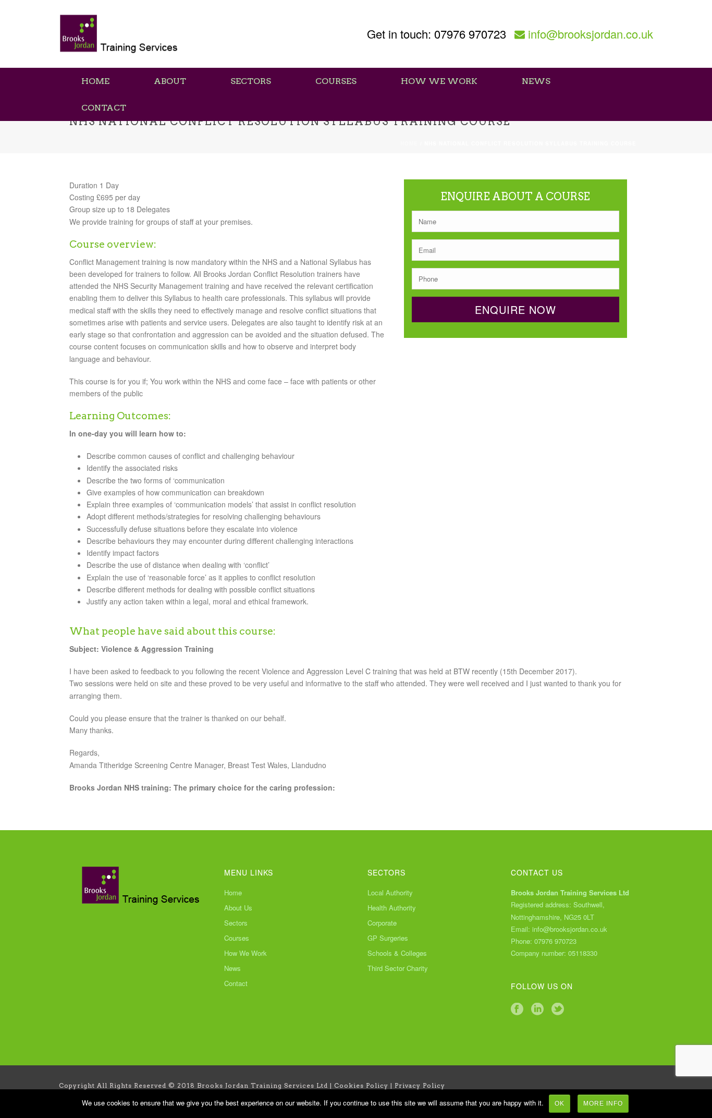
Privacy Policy (420, 1085)
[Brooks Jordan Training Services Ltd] (119, 34)
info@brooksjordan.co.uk (590, 34)
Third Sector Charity (397, 968)
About (170, 81)
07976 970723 (470, 34)
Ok (559, 1103)
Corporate (382, 923)
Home (95, 81)
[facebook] (517, 1009)
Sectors (250, 81)
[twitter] (557, 1009)
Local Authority (390, 892)
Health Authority (391, 908)
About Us (238, 908)
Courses (336, 81)
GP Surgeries (387, 938)
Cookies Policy (361, 1085)
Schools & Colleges (397, 953)
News (536, 81)
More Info (603, 1103)
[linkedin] (537, 1009)
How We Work (439, 81)
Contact (103, 108)
